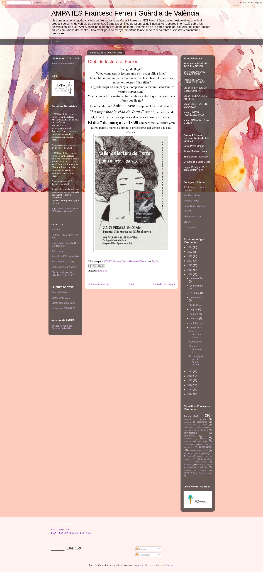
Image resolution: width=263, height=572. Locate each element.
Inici (57, 41)
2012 (190, 394)
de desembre (196, 278)
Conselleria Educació (194, 206)
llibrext (199, 456)
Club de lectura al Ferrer (195, 334)
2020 (190, 265)
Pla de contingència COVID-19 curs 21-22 (63, 274)
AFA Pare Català (192, 216)
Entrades (142, 548)
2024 (190, 247)
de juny (194, 309)
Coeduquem (195, 341)
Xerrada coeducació (196, 349)
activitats (102, 270)
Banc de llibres (59, 292)
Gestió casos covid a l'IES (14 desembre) (65, 244)
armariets (187, 422)
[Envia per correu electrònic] (89, 266)
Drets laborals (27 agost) (64, 267)
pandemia (203, 467)
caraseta (56, 229)
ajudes (202, 419)
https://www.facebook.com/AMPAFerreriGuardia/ (65, 210)
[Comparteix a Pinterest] (103, 266)
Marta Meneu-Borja (198, 462)
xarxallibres (189, 473)
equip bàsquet (205, 444)
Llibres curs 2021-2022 (63, 303)
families (190, 447)
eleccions (202, 441)
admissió (187, 419)
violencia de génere (195, 470)
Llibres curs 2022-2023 (63, 308)
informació (205, 446)
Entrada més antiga (164, 284)
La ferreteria (190, 227)
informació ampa (199, 450)
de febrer (195, 323)
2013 (190, 389)
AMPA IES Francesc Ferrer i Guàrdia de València (125, 13)
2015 (190, 380)
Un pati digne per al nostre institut (196, 360)
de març (194, 318)
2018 (190, 274)
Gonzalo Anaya (191, 200)
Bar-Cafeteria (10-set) (63, 261)
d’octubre (195, 293)
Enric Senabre (190, 444)
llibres (190, 456)
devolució (187, 441)
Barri (205, 424)
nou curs (199, 465)
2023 (190, 251)
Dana (203, 438)
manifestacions (204, 459)
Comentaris (144, 554)
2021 (190, 261)
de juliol (194, 305)
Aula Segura (58, 251)
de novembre (196, 285)
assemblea (201, 422)
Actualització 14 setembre (65, 256)
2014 (190, 385)
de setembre (196, 297)
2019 (190, 270)
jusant (140, 565)
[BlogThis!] (93, 266)
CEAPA (187, 221)
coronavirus (189, 436)
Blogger (170, 565)
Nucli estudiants (192, 195)
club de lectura (200, 430)
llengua (208, 453)
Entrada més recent (98, 284)
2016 (190, 376)
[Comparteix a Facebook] (99, 266)
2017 (190, 371)
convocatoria (190, 433)
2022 (190, 256)
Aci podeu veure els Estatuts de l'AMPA (62, 327)
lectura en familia (192, 453)
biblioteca (201, 427)
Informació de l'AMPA (63, 63)
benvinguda (188, 427)
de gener (195, 327)
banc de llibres (191, 425)
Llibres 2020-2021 (61, 297)
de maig (194, 314)
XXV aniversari (205, 473)
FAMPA (187, 211)
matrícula (188, 464)
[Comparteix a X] (96, 266)
